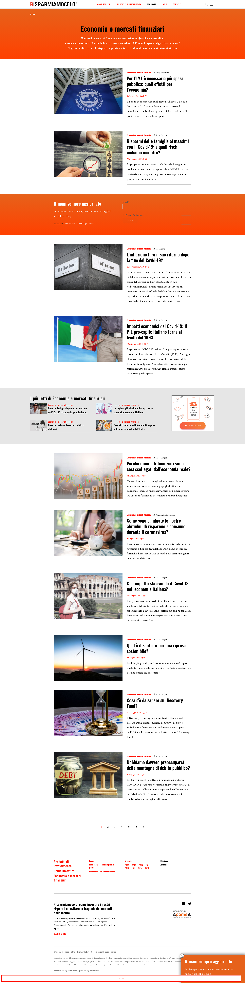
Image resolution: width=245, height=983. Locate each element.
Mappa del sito (111, 951)
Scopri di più (60, 933)
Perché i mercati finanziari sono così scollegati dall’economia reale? (158, 466)
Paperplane (72, 970)
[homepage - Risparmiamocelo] (53, 4)
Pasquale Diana (162, 72)
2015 (133, 867)
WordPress (94, 970)
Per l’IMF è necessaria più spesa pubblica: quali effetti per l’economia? (155, 84)
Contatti (177, 4)
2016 (127, 867)
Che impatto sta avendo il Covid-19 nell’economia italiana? (158, 586)
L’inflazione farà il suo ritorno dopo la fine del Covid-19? (158, 257)
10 (136, 826)
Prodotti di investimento (129, 4)
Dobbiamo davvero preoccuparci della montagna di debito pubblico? (158, 765)
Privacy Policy (83, 951)
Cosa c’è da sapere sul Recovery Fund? (155, 703)
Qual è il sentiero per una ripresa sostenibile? (156, 648)
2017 (147, 864)
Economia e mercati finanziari (139, 72)
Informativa (58, 223)
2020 (127, 864)
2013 (147, 867)
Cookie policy (97, 951)
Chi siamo (164, 860)
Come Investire (104, 4)
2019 (134, 864)
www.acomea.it (145, 961)
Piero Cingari (161, 135)
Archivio (128, 860)
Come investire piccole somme (102, 871)
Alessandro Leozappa (165, 514)
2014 (140, 867)
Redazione (160, 248)
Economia (151, 4)
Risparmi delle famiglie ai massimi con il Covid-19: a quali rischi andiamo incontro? (158, 147)
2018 (141, 864)
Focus (164, 4)
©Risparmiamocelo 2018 (64, 951)
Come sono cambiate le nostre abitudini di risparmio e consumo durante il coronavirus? (156, 526)
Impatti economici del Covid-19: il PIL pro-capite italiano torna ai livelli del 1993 (157, 332)
